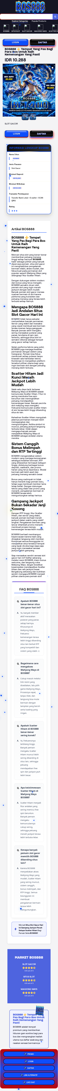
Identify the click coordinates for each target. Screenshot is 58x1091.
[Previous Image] (5, 90)
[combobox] (26, 16)
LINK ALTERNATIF (30, 1076)
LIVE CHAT (31, 1083)
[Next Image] (53, 90)
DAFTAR (42, 42)
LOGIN (15, 42)
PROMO (31, 1053)
